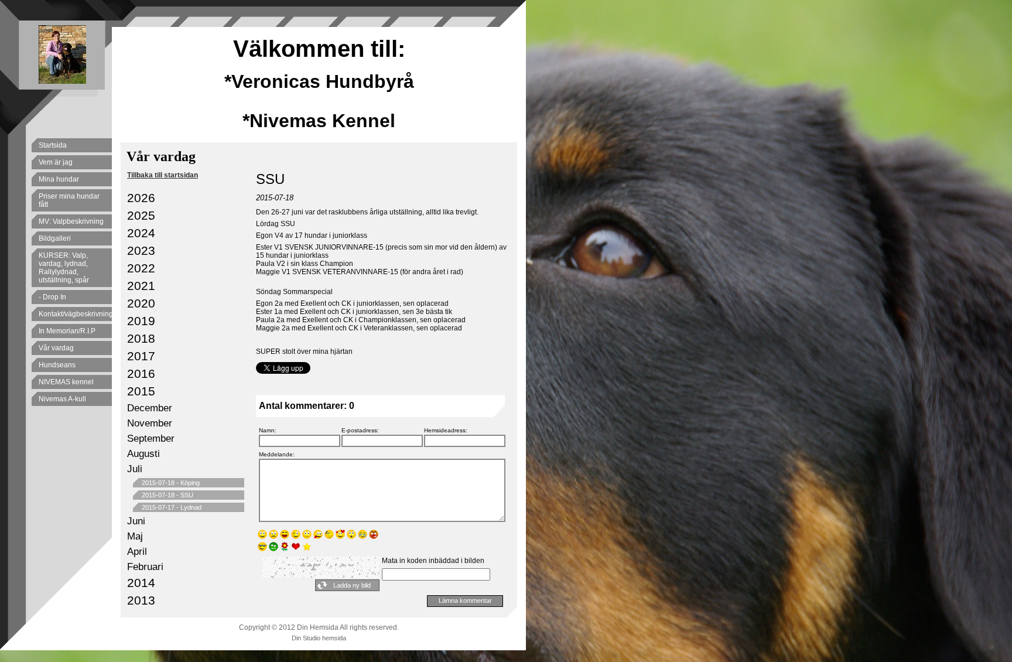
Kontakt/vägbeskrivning (75, 314)
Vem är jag (56, 162)
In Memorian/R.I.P (67, 331)
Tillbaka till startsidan (162, 175)
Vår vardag (56, 348)
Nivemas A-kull (62, 399)
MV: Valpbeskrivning (71, 221)
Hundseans (57, 365)
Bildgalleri (55, 238)
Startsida (53, 145)
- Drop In (52, 297)
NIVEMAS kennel (66, 382)
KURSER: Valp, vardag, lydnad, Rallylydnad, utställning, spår (64, 267)
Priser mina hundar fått (69, 200)
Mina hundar (59, 179)
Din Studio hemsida (319, 637)
